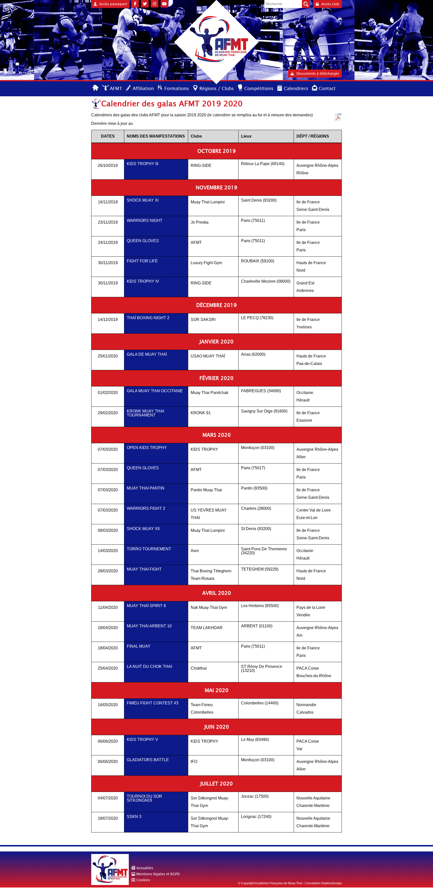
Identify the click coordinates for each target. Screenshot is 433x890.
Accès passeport (113, 4)
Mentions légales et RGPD (158, 874)
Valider (306, 4)
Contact (327, 88)
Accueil (95, 88)
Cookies (143, 880)
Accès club (330, 4)
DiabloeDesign (331, 883)
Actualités (144, 868)
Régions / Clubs (216, 88)
